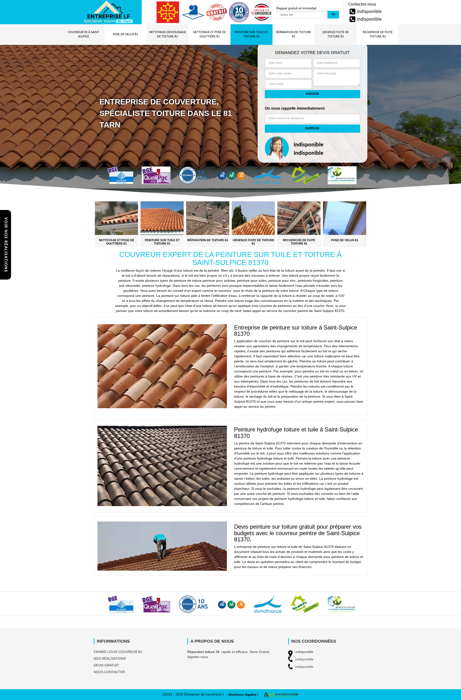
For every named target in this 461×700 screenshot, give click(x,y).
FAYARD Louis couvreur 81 (118, 652)
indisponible (369, 11)
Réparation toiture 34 (203, 652)
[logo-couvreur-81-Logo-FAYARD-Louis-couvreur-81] (108, 12)
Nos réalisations (110, 658)
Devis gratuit (106, 665)
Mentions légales (242, 694)
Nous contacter (109, 672)
